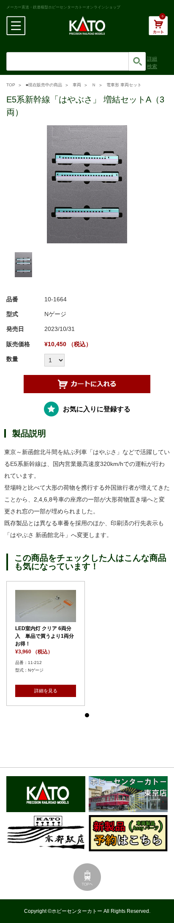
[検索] (137, 61)
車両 (77, 85)
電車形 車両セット (123, 85)
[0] (158, 30)
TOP (10, 85)
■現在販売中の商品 (44, 85)
